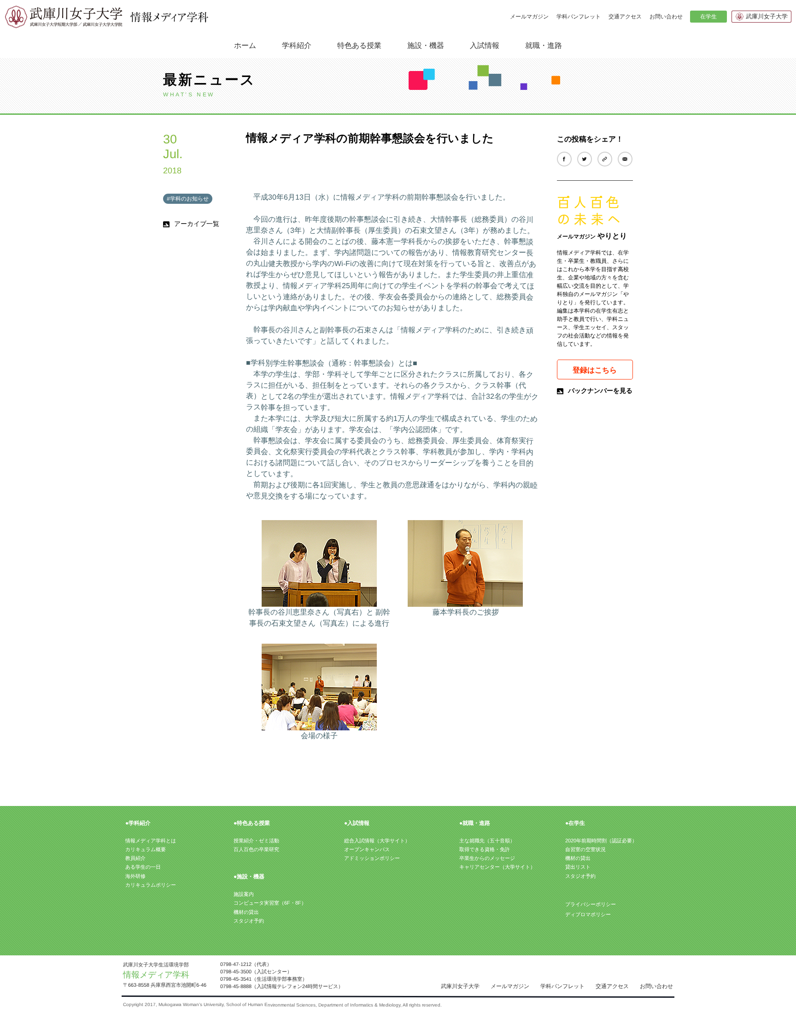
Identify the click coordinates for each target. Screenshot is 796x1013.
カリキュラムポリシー (150, 885)
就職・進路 (543, 45)
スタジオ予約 (249, 921)
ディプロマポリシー (587, 914)
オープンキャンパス (367, 849)
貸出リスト (578, 867)
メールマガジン (529, 16)
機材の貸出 (246, 912)
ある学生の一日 (143, 867)
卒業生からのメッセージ (487, 858)
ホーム (245, 45)
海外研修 (135, 876)
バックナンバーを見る (600, 390)
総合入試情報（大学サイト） (377, 840)
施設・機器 (425, 45)
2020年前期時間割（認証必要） (601, 840)
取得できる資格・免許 (484, 849)
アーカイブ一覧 (196, 223)
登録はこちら (595, 369)
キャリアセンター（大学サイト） (497, 867)
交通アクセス (625, 16)
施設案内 (244, 894)
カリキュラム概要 (145, 849)
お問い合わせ (666, 16)
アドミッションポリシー (372, 858)
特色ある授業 (359, 45)
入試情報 (484, 45)
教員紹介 (135, 858)
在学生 (708, 16)
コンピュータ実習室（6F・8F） (270, 903)
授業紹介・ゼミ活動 (256, 840)
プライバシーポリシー (590, 904)
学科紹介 (296, 45)
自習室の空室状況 (585, 849)
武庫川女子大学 (767, 16)
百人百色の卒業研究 (256, 849)
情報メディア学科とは (150, 840)
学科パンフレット (578, 16)
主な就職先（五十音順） (487, 840)
